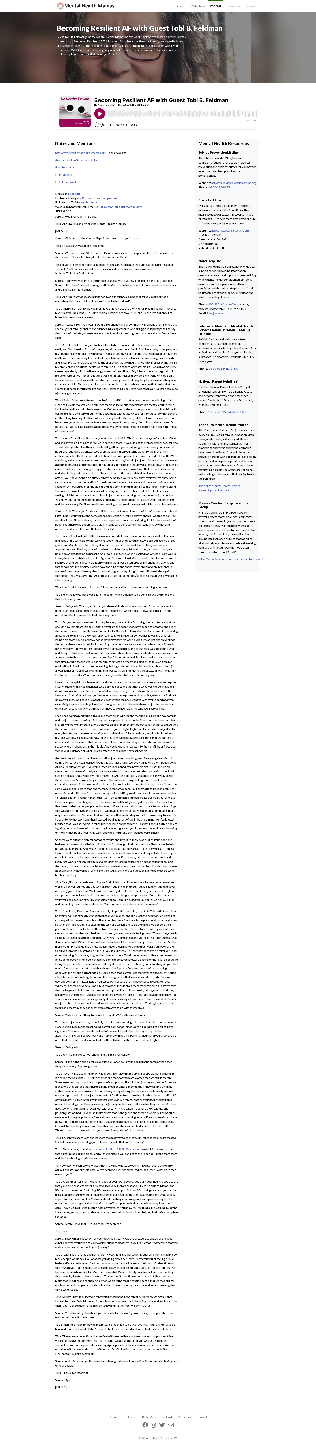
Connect (250, 6)
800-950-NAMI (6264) (223, 304)
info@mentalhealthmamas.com (121, 206)
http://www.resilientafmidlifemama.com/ (81, 152)
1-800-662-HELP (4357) (223, 368)
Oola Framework (66, 182)
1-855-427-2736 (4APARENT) (227, 412)
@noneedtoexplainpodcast (100, 198)
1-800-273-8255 (219, 187)
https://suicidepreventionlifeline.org (233, 183)
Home (114, 1417)
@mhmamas (89, 202)
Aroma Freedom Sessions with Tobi (77, 160)
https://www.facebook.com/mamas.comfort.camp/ (230, 559)
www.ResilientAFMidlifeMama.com (121, 1149)
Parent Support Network (214, 490)
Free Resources (64, 167)
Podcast (215, 6)
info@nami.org (216, 313)
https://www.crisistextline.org (230, 230)
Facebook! (75, 193)
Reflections (198, 6)
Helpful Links (63, 174)
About (180, 6)
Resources (233, 6)
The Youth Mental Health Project (219, 485)
